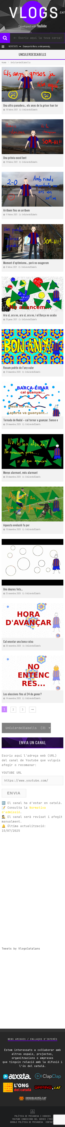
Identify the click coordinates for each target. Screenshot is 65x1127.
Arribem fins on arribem (16, 210)
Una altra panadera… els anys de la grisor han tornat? (33, 105)
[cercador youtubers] (5, 38)
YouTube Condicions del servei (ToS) (32, 1119)
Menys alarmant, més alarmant (20, 473)
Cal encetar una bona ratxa (18, 642)
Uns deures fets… (13, 589)
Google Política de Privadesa (26, 1122)
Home (4, 62)
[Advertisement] (32, 868)
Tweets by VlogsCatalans (21, 948)
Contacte (50, 1122)
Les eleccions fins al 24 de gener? (22, 694)
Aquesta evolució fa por (16, 525)
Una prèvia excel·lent (14, 158)
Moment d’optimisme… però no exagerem (26, 263)
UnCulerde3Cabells (30, 109)
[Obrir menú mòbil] (4, 46)
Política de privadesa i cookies (32, 1116)
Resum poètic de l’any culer (18, 368)
